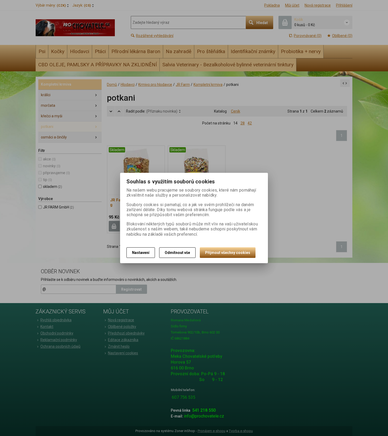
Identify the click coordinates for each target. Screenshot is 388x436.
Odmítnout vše (177, 253)
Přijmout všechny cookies (227, 253)
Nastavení (140, 253)
